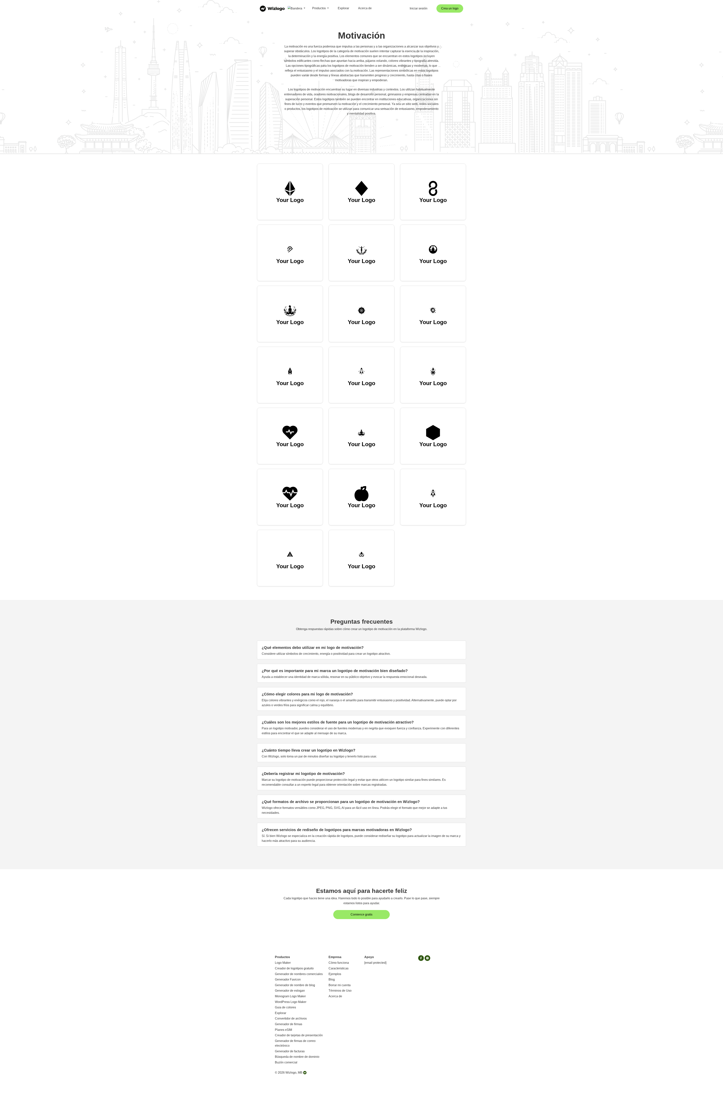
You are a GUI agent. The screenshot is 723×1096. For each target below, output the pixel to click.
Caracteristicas (339, 968)
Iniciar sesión (418, 8)
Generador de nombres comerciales (299, 974)
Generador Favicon (288, 979)
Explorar (343, 8)
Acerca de (365, 8)
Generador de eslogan (290, 990)
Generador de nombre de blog (295, 985)
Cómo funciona (339, 962)
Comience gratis (361, 914)
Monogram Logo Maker (290, 996)
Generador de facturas (290, 1051)
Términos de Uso (340, 990)
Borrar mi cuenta (340, 985)
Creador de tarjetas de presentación (299, 1035)
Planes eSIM (283, 1029)
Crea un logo (449, 8)
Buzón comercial (286, 1062)
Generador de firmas (288, 1024)
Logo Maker (283, 962)
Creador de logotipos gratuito (294, 968)
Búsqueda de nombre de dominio (297, 1056)
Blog (332, 979)
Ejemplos (335, 974)
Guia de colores (285, 1007)
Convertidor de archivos (291, 1018)
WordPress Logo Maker (290, 1001)
